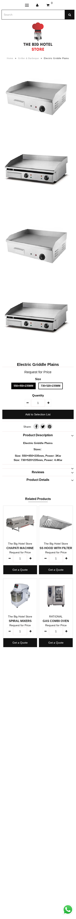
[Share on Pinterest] (49, 426)
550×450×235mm (23, 385)
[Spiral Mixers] (20, 595)
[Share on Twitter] (43, 426)
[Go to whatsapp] (68, 914)
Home (10, 58)
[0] (47, 5)
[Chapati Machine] (20, 523)
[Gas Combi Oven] (56, 595)
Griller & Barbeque (28, 58)
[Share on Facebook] (36, 426)
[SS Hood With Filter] (56, 523)
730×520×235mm (50, 385)
